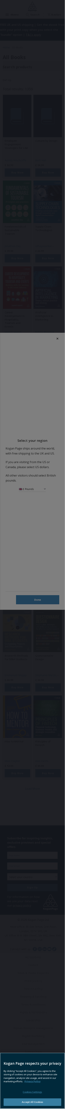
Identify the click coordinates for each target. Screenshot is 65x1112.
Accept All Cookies (32, 1102)
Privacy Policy (32, 1081)
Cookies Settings (32, 1092)
